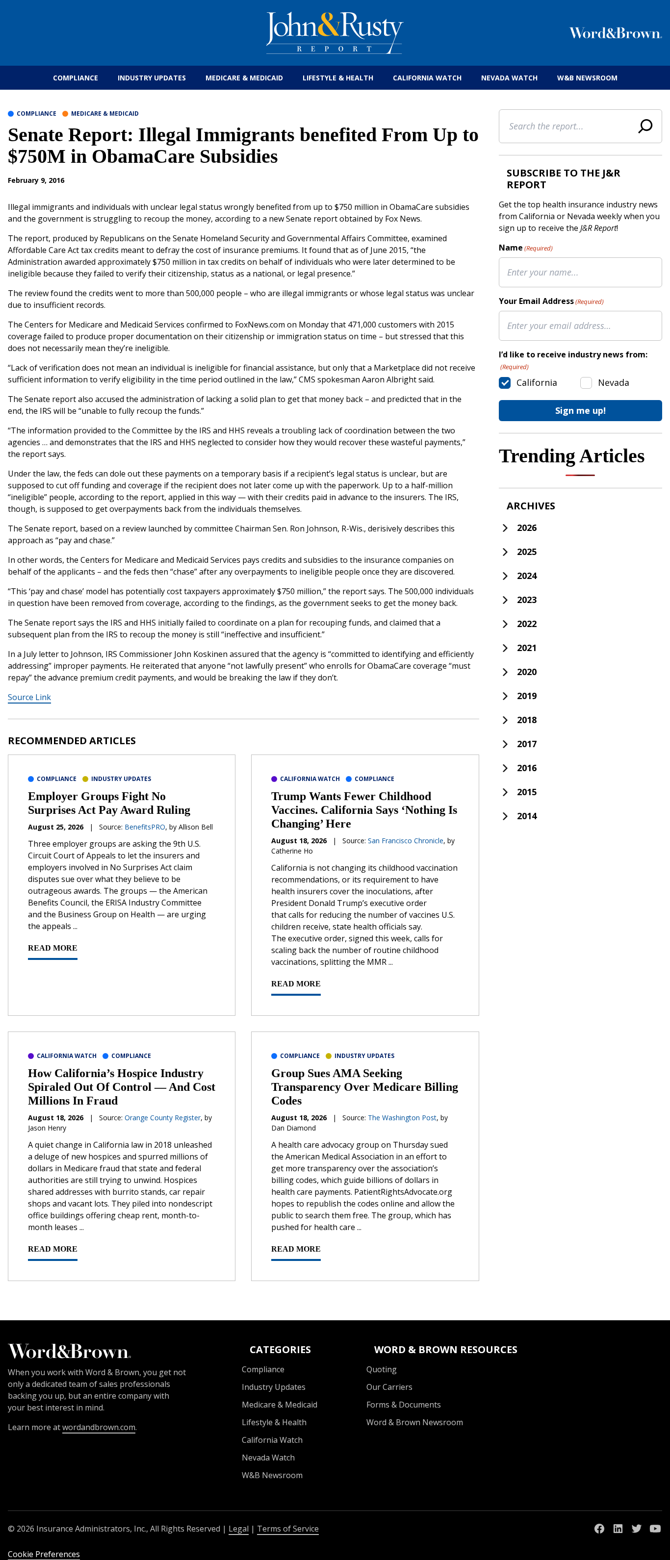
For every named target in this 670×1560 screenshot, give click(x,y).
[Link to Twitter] (637, 1529)
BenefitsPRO (145, 826)
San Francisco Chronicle (405, 840)
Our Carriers (389, 1387)
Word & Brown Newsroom (414, 1422)
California (536, 382)
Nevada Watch (509, 77)
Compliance (75, 77)
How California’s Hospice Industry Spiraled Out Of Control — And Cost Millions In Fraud (121, 1087)
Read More (52, 948)
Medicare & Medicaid (244, 77)
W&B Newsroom (587, 77)
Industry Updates (152, 77)
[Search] (645, 126)
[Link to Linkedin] (618, 1529)
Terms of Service (288, 1528)
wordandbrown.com (98, 1427)
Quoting (381, 1369)
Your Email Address (551, 301)
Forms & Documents (403, 1404)
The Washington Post (402, 1117)
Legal (239, 1528)
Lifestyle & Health (338, 77)
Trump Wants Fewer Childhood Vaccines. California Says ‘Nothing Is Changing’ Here (364, 810)
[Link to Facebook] (599, 1529)
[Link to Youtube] (655, 1529)
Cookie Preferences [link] (44, 1554)
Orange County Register (163, 1117)
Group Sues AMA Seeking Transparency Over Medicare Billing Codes (364, 1087)
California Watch (427, 77)
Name (526, 247)
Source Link (29, 697)
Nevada (613, 382)
